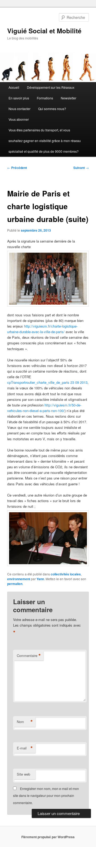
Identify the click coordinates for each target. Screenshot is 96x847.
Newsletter (68, 98)
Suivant (81, 167)
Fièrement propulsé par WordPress (48, 836)
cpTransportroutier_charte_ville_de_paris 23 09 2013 (47, 382)
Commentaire (29, 655)
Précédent (17, 167)
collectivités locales (66, 574)
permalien (14, 583)
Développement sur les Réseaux (50, 87)
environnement (18, 578)
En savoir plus (19, 98)
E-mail (25, 748)
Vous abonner (19, 119)
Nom (25, 721)
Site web (23, 774)
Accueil (14, 87)
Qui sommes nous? (52, 108)
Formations (45, 98)
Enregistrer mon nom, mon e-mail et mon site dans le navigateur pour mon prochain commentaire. (46, 795)
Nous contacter (19, 108)
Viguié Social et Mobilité (44, 30)
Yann (40, 578)
